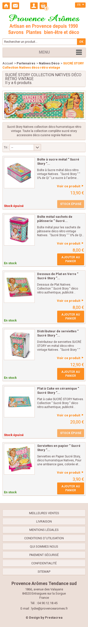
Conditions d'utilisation (44, 538)
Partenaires (26, 63)
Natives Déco (49, 63)
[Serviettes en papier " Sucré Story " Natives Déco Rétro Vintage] (19, 459)
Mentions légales (44, 530)
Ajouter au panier (70, 259)
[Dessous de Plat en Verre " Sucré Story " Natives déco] (19, 287)
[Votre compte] (34, 6)
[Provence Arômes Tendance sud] (44, 23)
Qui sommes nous (44, 546)
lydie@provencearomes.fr (49, 608)
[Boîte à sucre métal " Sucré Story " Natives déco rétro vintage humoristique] (19, 172)
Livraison (44, 521)
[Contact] (15, 6)
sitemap (44, 571)
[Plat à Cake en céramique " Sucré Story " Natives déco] (19, 401)
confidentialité (44, 563)
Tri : (6, 147)
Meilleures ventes (44, 513)
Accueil (7, 63)
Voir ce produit (68, 186)
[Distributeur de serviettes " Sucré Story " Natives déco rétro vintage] (19, 344)
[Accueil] (6, 6)
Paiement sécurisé (44, 555)
